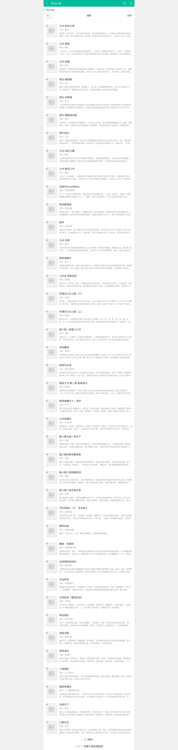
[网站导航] (131, 3)
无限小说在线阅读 (93, 746)
